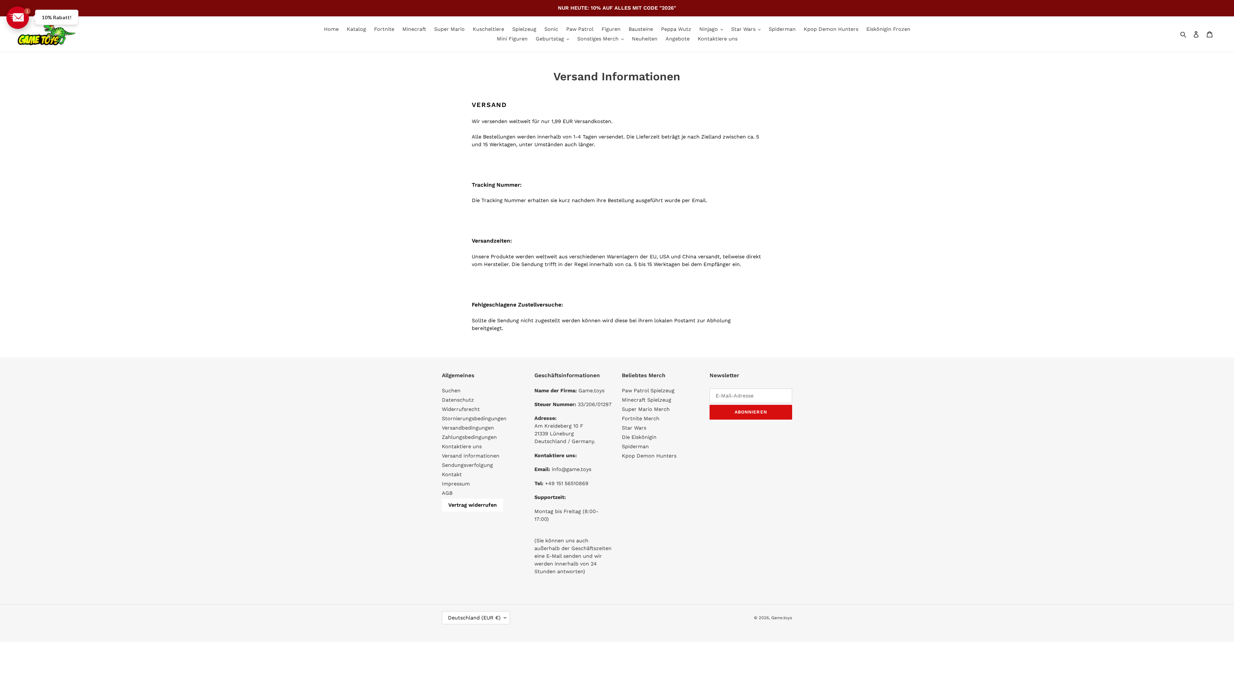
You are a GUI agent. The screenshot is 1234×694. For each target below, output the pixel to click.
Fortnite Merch (640, 418)
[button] (17, 17)
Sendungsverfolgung (467, 465)
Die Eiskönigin (639, 437)
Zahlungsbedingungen (469, 437)
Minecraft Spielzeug (646, 400)
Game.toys (781, 617)
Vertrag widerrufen (472, 505)
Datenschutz (458, 400)
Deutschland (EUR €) (474, 618)
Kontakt (452, 474)
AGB (447, 493)
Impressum (456, 484)
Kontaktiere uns (462, 446)
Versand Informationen (470, 456)
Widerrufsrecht (461, 409)
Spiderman (635, 446)
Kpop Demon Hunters (649, 456)
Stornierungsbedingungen (474, 418)
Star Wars (634, 428)
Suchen (451, 390)
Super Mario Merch (646, 409)
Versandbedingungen (468, 428)
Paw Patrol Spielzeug (648, 390)
